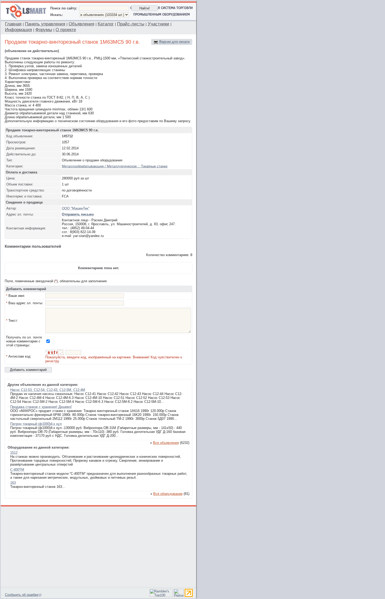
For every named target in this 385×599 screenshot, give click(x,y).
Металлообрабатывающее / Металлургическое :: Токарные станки (114, 166)
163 (13, 483)
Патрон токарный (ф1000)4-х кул (36, 424)
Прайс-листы (130, 23)
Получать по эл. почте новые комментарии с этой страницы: (24, 341)
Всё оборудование (168, 494)
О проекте (66, 29)
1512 (14, 453)
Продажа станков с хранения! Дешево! (41, 407)
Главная (13, 23)
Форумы (43, 29)
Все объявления (166, 443)
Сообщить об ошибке (21, 595)
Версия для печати (174, 42)
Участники (158, 23)
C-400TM (17, 470)
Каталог (106, 23)
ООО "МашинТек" (76, 208)
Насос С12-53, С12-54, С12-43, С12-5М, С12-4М (47, 390)
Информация (18, 29)
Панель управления (45, 23)
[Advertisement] (99, 546)
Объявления (81, 23)
